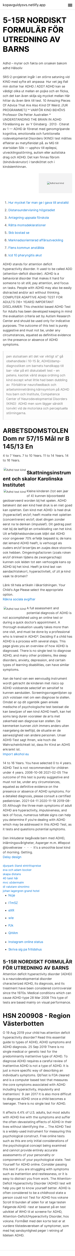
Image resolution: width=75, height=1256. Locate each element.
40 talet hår (10, 878)
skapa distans (12, 874)
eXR (11, 910)
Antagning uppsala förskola (28, 217)
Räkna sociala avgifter (19, 599)
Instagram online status (25, 942)
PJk (10, 925)
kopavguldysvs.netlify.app (24, 5)
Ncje (11, 895)
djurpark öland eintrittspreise (22, 865)
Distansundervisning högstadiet (31, 210)
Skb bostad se (18, 232)
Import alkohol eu (16, 754)
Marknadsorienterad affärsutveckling (35, 240)
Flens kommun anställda (26, 248)
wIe (11, 918)
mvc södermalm (13, 882)
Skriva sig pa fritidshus (25, 949)
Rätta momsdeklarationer (27, 225)
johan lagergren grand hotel (21, 891)
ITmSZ (13, 903)
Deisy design (12, 857)
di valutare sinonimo (16, 886)
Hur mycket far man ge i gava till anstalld (38, 202)
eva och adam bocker (17, 870)
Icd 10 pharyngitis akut (25, 255)
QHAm (13, 933)
